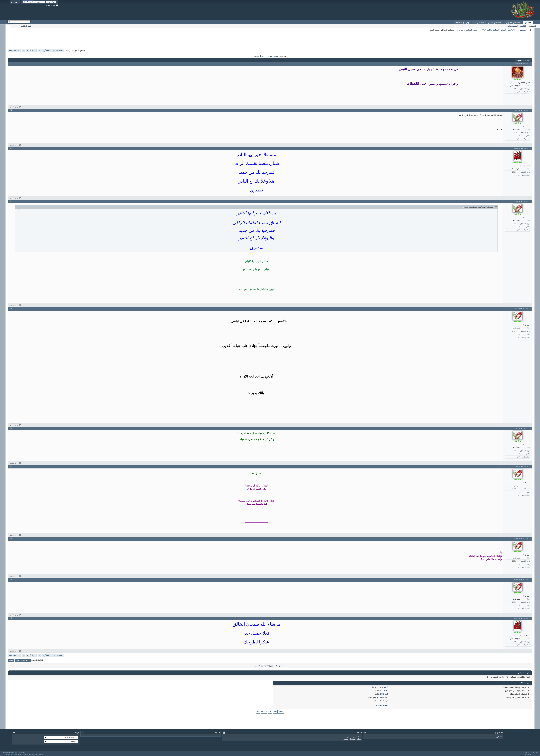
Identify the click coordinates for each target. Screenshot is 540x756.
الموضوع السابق (277, 666)
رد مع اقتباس (14, 107)
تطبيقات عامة (512, 26)
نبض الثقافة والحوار (468, 30)
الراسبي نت (479, 22)
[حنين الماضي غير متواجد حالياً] (517, 72)
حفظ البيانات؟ (51, 5)
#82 (11, 110)
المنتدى (528, 22)
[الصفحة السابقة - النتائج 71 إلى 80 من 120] (39, 50)
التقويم (523, 26)
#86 (11, 428)
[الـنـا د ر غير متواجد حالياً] (517, 117)
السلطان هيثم (494, 22)
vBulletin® (14, 752)
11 (24, 50)
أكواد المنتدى (382, 687)
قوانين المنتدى (382, 705)
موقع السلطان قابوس (352, 739)
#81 (11, 64)
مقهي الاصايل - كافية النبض (266, 56)
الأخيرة (13, 50)
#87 (11, 466)
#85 (11, 309)
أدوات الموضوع (524, 60)
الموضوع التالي (262, 666)
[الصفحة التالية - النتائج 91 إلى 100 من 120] (19, 50)
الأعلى (11, 660)
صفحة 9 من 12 (56, 50)
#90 (11, 618)
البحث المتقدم (26, 26)
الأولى (44, 50)
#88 (11, 538)
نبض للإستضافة (463, 22)
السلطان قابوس (513, 22)
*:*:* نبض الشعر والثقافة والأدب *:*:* (498, 30)
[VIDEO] (384, 697)
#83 (11, 148)
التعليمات (532, 26)
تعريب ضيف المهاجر (530, 754)
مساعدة (14, 2)
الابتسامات (383, 690)
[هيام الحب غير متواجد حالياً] (517, 156)
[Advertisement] (270, 38)
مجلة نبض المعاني (353, 736)
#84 (11, 201)
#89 (11, 580)
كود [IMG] (384, 694)
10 (27, 50)
